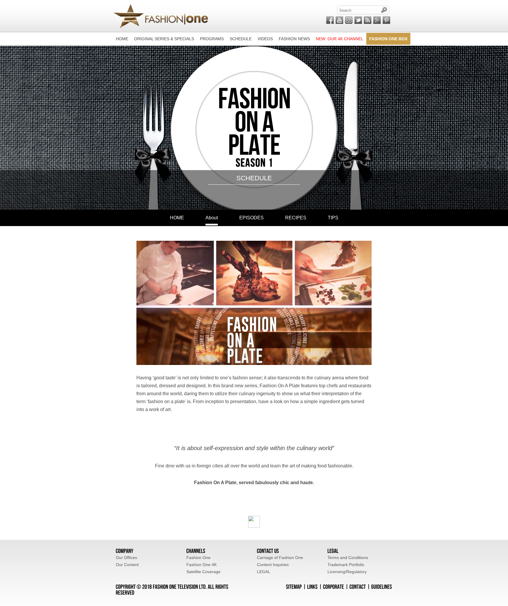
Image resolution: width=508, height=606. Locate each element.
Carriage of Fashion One (280, 557)
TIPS (333, 217)
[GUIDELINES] (381, 586)
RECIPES (295, 217)
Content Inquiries (273, 564)
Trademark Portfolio (345, 564)
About (211, 217)
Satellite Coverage (203, 571)
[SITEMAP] (294, 586)
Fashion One (198, 557)
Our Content (127, 564)
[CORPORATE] (333, 586)
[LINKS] (312, 586)
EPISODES (251, 217)
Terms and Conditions (347, 557)
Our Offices (126, 557)
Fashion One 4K (201, 564)
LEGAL (263, 571)
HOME (177, 217)
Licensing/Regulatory (347, 571)
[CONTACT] (358, 586)
